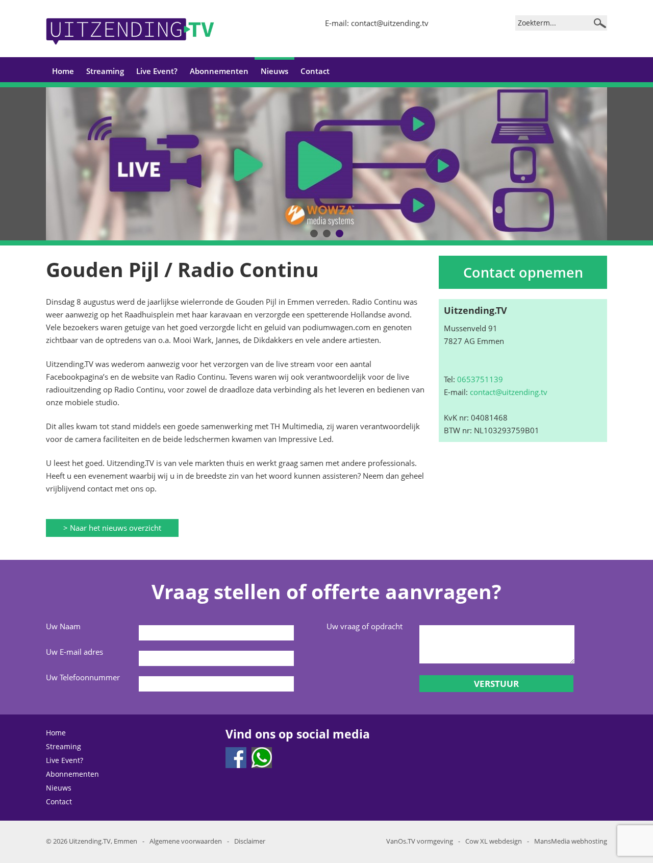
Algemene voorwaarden (185, 841)
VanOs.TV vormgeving (419, 841)
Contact (315, 71)
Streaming (105, 71)
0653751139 (480, 379)
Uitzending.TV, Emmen (103, 841)
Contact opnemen (523, 272)
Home (63, 71)
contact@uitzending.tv (390, 23)
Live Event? (157, 71)
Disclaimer (249, 841)
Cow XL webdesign (493, 841)
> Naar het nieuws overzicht (112, 528)
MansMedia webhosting (570, 841)
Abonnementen (219, 71)
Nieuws (274, 71)
